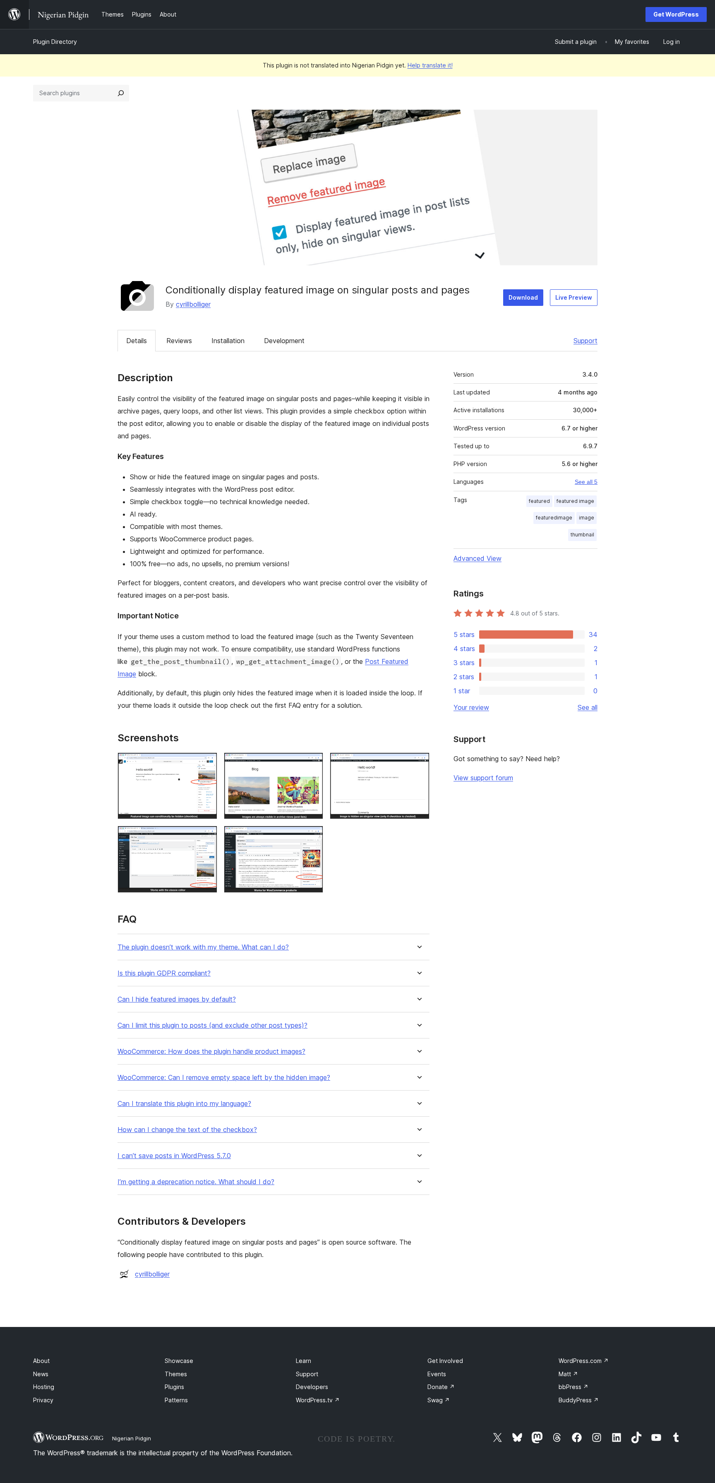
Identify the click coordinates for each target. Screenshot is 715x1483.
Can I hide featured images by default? (177, 999)
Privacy (43, 1400)
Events (436, 1373)
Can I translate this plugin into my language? (184, 1104)
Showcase (179, 1360)
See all (587, 707)
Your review (471, 707)
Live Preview (573, 297)
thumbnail (582, 534)
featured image (575, 501)
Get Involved (445, 1360)
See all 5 (586, 481)
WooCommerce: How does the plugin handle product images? (211, 1051)
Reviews (179, 340)
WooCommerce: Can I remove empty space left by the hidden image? (224, 1078)
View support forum (483, 778)
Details (136, 340)
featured (539, 501)
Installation (228, 340)
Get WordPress (676, 14)
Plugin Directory (55, 41)
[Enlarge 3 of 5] (418, 764)
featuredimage (554, 517)
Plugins (174, 1386)
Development (284, 340)
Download (523, 297)
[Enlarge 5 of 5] (312, 837)
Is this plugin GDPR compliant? (164, 973)
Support (585, 340)
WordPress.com (584, 1360)
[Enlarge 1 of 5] (206, 764)
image (586, 517)
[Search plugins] (121, 93)
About (41, 1360)
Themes (176, 1373)
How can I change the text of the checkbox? (187, 1130)
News (40, 1373)
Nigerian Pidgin (131, 1438)
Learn (303, 1360)
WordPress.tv (318, 1400)
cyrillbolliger (193, 304)
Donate (441, 1386)
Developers (312, 1386)
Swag (438, 1400)
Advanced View (477, 558)
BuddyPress (579, 1400)
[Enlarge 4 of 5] (206, 837)
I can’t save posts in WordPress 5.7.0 (174, 1156)
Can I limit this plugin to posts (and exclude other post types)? (212, 1025)
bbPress (573, 1386)
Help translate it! (430, 65)
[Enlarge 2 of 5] (312, 764)
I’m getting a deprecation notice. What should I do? (196, 1182)
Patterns (176, 1400)
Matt (568, 1373)
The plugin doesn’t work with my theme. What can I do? (203, 947)
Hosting (43, 1386)
